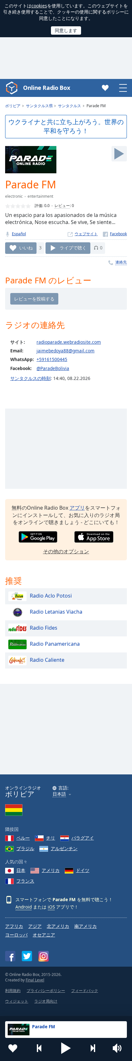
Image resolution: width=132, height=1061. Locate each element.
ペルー (23, 838)
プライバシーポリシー (46, 990)
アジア (35, 926)
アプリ (77, 507)
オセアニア (44, 935)
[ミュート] (119, 1048)
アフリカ (14, 926)
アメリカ (51, 870)
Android (23, 907)
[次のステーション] (92, 1048)
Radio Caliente (47, 659)
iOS (51, 907)
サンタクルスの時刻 (30, 378)
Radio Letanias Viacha (56, 611)
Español (19, 234)
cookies (39, 6)
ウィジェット (16, 1001)
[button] (66, 1048)
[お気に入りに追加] (13, 1048)
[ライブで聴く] (119, 153)
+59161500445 (52, 359)
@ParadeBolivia (53, 368)
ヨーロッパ (16, 935)
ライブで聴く (73, 248)
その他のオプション (66, 551)
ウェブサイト (86, 234)
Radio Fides (43, 627)
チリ (50, 838)
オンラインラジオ (23, 791)
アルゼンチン (64, 848)
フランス (25, 881)
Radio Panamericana (55, 643)
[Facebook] (115, 234)
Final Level (35, 980)
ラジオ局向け (45, 1001)
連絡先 (121, 262)
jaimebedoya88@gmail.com (66, 351)
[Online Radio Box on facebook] (10, 956)
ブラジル (25, 848)
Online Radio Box (46, 87)
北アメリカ (58, 926)
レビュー (62, 205)
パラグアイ (82, 838)
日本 (20, 870)
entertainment (40, 196)
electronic (14, 196)
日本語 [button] (59, 794)
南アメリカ (85, 926)
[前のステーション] (39, 1048)
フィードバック (84, 990)
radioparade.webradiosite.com (69, 342)
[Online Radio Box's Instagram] (43, 956)
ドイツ (82, 870)
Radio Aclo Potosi (51, 595)
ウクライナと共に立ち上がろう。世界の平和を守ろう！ (66, 126)
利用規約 (13, 990)
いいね (26, 248)
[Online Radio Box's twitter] (27, 956)
